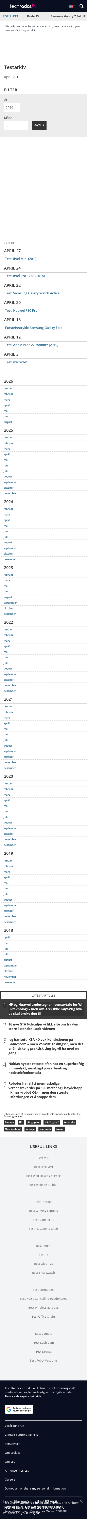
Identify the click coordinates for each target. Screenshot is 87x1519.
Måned (9, 118)
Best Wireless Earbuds (43, 1307)
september (10, 482)
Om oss (10, 1461)
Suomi (60, 1129)
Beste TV (33, 16)
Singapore (34, 1122)
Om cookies (12, 1453)
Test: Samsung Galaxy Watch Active (32, 293)
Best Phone (43, 1246)
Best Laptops (43, 1202)
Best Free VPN (43, 1167)
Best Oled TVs (43, 1264)
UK (20, 1122)
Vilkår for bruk (14, 1426)
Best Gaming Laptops (43, 1211)
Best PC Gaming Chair (43, 1229)
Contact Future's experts (21, 1435)
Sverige (30, 1129)
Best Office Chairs (44, 1316)
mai (6, 411)
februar (8, 394)
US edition (34, 1507)
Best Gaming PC (43, 1220)
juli (6, 471)
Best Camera (43, 1334)
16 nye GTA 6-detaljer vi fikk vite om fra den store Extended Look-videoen (43, 1026)
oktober (9, 487)
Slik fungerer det (25, 30)
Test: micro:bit (16, 362)
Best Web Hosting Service (43, 1176)
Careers (10, 1479)
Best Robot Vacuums (43, 1360)
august (8, 422)
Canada (9, 1122)
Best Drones (43, 1351)
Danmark (45, 1129)
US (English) (52, 1122)
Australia (69, 1122)
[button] (5, 6)
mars (7, 399)
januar (8, 388)
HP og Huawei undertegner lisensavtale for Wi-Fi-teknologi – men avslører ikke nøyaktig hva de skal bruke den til (45, 1009)
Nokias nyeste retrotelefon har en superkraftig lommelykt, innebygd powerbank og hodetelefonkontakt (46, 1068)
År (5, 100)
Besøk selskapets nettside (23, 1396)
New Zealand (13, 1129)
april (7, 405)
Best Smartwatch (43, 1272)
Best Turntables (43, 1290)
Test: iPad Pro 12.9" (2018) (25, 276)
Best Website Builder (43, 1185)
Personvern (12, 1444)
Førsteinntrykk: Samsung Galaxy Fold (34, 327)
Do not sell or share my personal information (35, 1488)
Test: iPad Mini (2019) (21, 259)
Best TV (44, 1255)
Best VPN (43, 1158)
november (10, 493)
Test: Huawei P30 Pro (21, 310)
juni (6, 416)
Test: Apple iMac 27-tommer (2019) (31, 345)
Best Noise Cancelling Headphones (43, 1299)
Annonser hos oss (17, 1470)
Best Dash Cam (43, 1342)
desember (10, 559)
